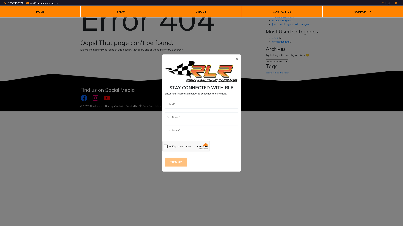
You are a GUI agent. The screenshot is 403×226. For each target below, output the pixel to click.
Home (40, 11)
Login (388, 3)
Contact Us (282, 11)
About (201, 11)
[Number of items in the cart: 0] (396, 3)
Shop (121, 11)
